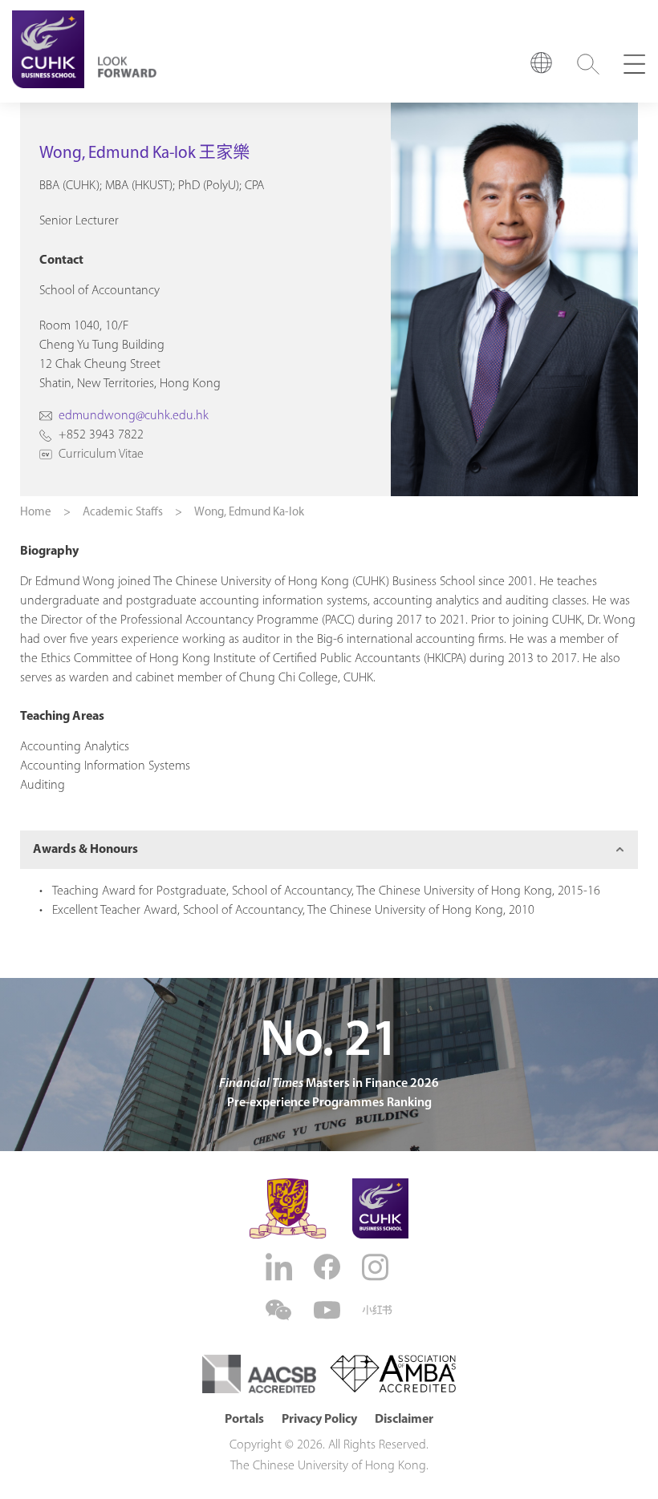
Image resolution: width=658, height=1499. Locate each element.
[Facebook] (329, 1267)
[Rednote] (377, 1310)
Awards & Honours (85, 849)
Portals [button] (244, 1419)
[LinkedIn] (281, 1267)
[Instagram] (377, 1267)
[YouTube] (329, 1310)
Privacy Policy (319, 1419)
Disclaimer (404, 1419)
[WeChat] (281, 1310)
